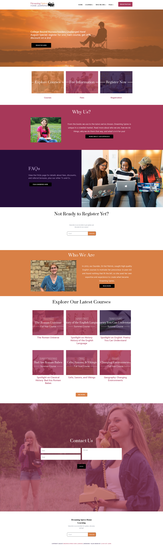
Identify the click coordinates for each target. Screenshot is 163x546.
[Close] (91, 260)
